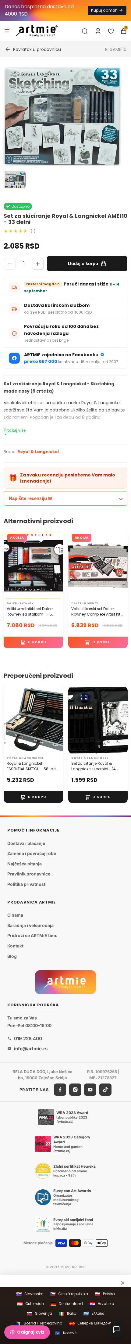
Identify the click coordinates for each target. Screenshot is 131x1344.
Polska (105, 1294)
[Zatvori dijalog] (122, 1283)
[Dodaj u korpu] (33, 642)
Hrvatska (102, 1304)
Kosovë (65, 1333)
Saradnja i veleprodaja (30, 925)
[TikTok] (105, 1089)
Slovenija (39, 1313)
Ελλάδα (93, 1313)
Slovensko (29, 1294)
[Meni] (7, 31)
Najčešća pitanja (24, 863)
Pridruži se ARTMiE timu (32, 935)
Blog (12, 956)
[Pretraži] (84, 31)
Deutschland (67, 1304)
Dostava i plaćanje (26, 843)
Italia (67, 1313)
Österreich (30, 1304)
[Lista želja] (111, 31)
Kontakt (15, 945)
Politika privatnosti (27, 884)
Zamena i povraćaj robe (31, 853)
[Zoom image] (62, 117)
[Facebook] (60, 1089)
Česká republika (69, 1294)
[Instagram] (75, 1089)
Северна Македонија (92, 1323)
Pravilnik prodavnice (28, 874)
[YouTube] (90, 1089)
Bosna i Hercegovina (39, 1323)
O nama (15, 915)
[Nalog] (98, 31)
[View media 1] (15, 179)
